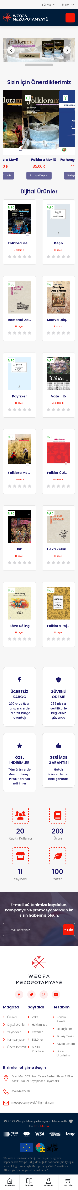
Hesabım (48, 1185)
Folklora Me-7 (19, 243)
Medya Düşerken (61, 319)
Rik (19, 549)
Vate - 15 (58, 396)
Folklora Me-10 (43, 159)
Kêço (58, 243)
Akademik (57, 402)
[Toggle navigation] (70, 17)
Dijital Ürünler (16, 1024)
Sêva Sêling (20, 625)
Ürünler (12, 1017)
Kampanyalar (16, 1039)
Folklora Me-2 (19, 472)
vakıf (35, 1017)
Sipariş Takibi (65, 1036)
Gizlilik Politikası (38, 1049)
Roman (58, 326)
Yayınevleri (14, 1032)
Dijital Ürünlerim (63, 1053)
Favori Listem (66, 1044)
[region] (39, 50)
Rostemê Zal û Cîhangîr (28, 319)
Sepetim (68, 1185)
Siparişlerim (64, 1029)
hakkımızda (39, 1024)
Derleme (19, 249)
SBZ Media (41, 1126)
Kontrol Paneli (62, 1019)
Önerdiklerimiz (16, 1047)
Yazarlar (37, 1032)
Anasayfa (10, 1185)
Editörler (37, 1039)
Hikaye (58, 249)
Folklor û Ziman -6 (62, 472)
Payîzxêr (19, 396)
